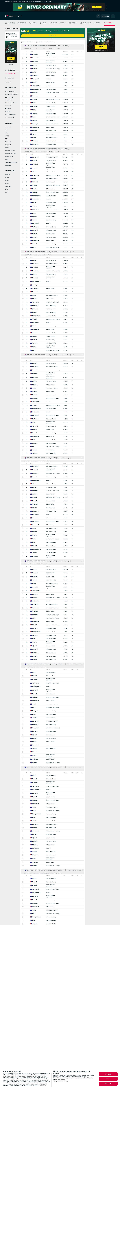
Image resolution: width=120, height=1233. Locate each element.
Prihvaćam (108, 1074)
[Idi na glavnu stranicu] (18, 16)
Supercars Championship (46, 42)
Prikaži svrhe (108, 1083)
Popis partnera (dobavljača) (60, 1081)
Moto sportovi (28, 42)
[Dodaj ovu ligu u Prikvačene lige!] (69, 45)
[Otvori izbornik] (113, 16)
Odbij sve (108, 1079)
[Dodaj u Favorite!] (22, 54)
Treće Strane (42, 1085)
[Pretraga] (98, 16)
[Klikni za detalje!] (52, 54)
